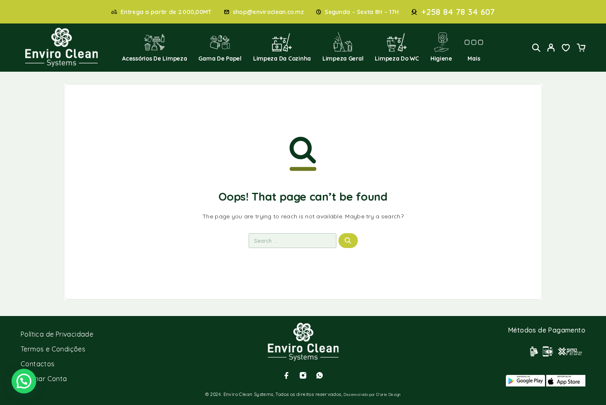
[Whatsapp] (319, 375)
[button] (24, 381)
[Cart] (580, 48)
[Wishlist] (566, 48)
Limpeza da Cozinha (282, 58)
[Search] (536, 47)
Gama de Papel (220, 58)
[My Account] (551, 47)
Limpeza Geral (343, 58)
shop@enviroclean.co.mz (268, 12)
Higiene (441, 58)
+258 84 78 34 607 (458, 12)
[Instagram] (303, 375)
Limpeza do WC (397, 58)
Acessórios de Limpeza (154, 58)
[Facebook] (286, 375)
